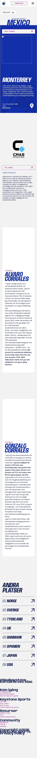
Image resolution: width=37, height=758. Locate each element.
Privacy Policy (12, 733)
